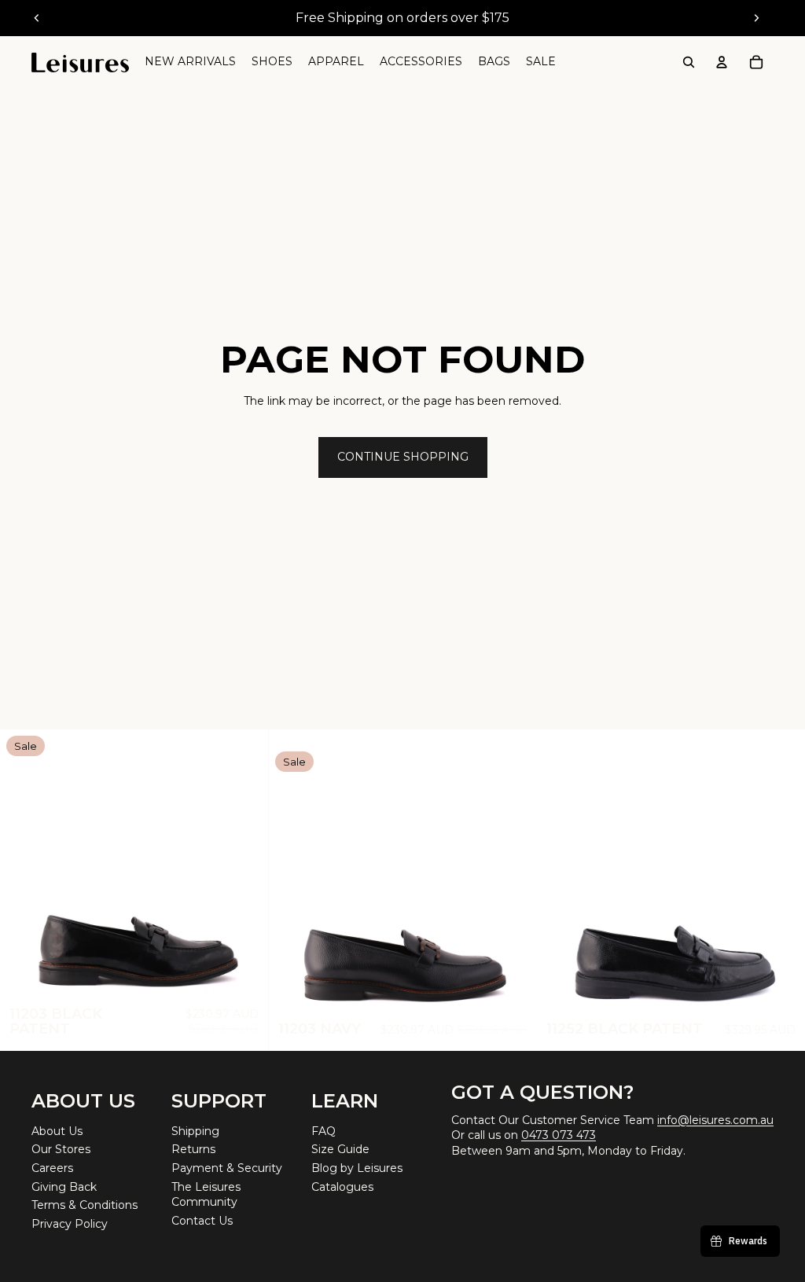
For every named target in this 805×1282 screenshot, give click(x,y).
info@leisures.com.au (715, 1120)
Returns (193, 1149)
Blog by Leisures (356, 1168)
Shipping (195, 1131)
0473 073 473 (558, 1135)
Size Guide (340, 1149)
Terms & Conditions (84, 1205)
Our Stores (60, 1149)
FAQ (323, 1131)
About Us (57, 1131)
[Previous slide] (37, 18)
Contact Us (202, 1221)
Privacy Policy (69, 1224)
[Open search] (688, 62)
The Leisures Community (206, 1195)
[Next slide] (756, 18)
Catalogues (342, 1187)
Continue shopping (403, 457)
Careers (52, 1168)
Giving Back (64, 1187)
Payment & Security (226, 1168)
